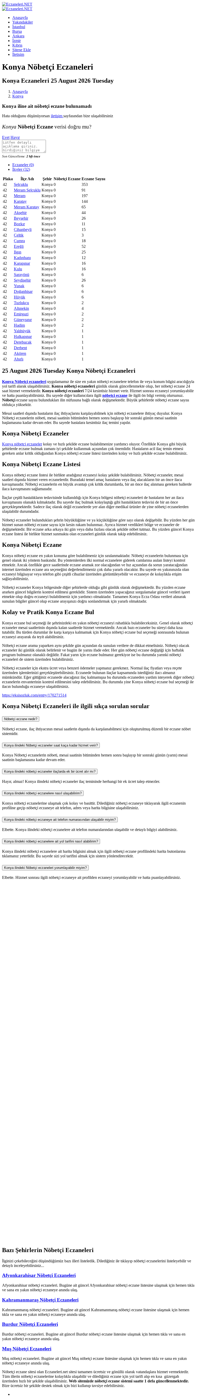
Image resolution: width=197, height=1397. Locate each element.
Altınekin (21, 308)
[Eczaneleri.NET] (17, 4)
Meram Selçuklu (27, 190)
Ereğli (19, 246)
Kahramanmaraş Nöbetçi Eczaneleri (40, 1300)
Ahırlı (18, 359)
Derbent (20, 348)
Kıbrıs (17, 45)
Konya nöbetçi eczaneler (22, 444)
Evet (5, 137)
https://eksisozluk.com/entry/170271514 (34, 695)
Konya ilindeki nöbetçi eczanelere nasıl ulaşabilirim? (43, 793)
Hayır (15, 137)
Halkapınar (23, 336)
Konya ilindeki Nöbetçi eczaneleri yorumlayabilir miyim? (45, 868)
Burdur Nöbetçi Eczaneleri (30, 1324)
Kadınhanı (22, 257)
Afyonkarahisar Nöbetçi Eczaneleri (39, 1275)
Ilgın (17, 252)
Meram (19, 196)
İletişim (18, 54)
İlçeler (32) (21, 169)
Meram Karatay (26, 207)
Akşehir (20, 212)
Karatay (20, 201)
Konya (17, 96)
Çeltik (19, 235)
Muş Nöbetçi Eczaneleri (26, 1348)
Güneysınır (23, 319)
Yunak (19, 286)
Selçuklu (21, 184)
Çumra (19, 241)
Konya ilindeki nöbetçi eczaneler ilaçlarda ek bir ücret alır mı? (49, 771)
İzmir (16, 40)
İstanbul (18, 27)
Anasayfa (20, 17)
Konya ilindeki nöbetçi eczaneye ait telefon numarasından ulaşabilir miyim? (60, 820)
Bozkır (19, 224)
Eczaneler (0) (23, 165)
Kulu (18, 269)
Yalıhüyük (22, 331)
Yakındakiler (22, 22)
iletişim (57, 116)
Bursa (17, 31)
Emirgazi (21, 314)
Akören (20, 353)
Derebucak (23, 342)
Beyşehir (21, 218)
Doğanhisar (23, 291)
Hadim (19, 325)
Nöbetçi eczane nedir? (20, 719)
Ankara (18, 36)
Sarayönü (21, 274)
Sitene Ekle (21, 50)
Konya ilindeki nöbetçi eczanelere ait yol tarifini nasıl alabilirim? (51, 841)
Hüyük (19, 297)
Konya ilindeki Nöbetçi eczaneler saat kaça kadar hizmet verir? (51, 745)
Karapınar (22, 263)
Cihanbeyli (23, 229)
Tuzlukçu (21, 303)
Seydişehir (22, 280)
